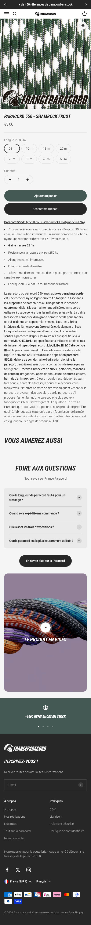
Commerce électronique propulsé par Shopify (57, 912)
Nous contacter (14, 838)
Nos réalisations (14, 816)
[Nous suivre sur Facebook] (7, 870)
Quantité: (10, 171)
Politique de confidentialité (67, 831)
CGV (53, 809)
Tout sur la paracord (17, 831)
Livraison (56, 816)
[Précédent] (5, 4)
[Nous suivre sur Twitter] (18, 870)
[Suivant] (86, 4)
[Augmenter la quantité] (27, 179)
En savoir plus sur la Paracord (45, 561)
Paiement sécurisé (62, 823)
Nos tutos (10, 823)
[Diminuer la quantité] (9, 179)
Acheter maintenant (46, 209)
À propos (10, 809)
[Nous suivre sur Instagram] (29, 870)
